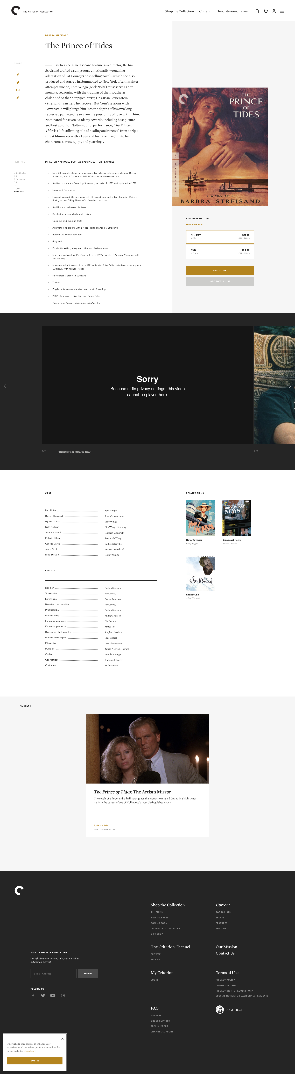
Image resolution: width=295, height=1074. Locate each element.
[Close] (62, 1038)
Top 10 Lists (223, 912)
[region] (35, 1052)
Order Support (160, 1021)
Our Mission (226, 946)
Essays (97, 829)
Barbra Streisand (56, 35)
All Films (157, 912)
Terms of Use (227, 972)
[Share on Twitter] (18, 82)
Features (221, 923)
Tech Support (159, 1026)
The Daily (222, 928)
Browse (156, 954)
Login (154, 980)
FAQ (154, 1008)
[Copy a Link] (18, 98)
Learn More (29, 1050)
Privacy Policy (225, 980)
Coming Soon (159, 923)
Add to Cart (220, 270)
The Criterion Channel (232, 11)
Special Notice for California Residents (242, 996)
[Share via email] (17, 90)
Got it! (35, 1060)
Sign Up (155, 959)
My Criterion (162, 972)
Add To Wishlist (220, 281)
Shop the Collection (179, 11)
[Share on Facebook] (18, 75)
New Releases (159, 917)
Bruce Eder (103, 825)
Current (204, 11)
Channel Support (162, 1031)
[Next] (289, 386)
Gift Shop (157, 934)
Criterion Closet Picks (165, 928)
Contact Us (225, 953)
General (156, 1015)
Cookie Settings (226, 985)
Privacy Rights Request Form (234, 991)
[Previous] (5, 386)
